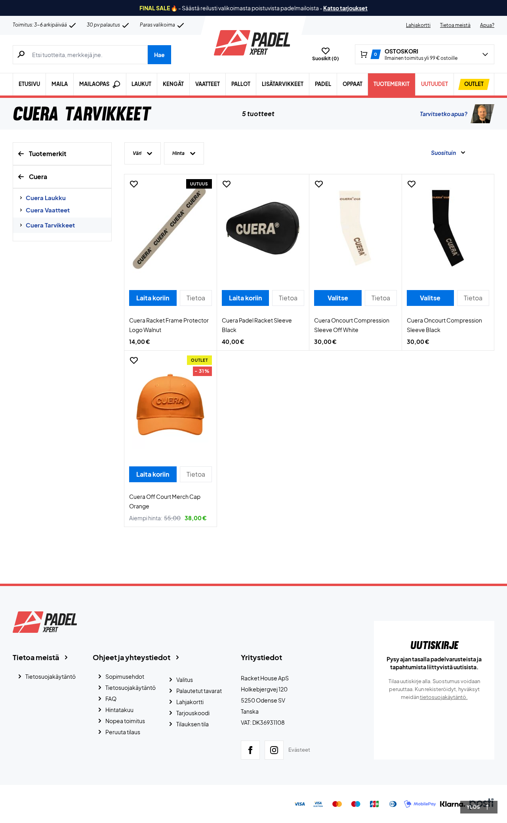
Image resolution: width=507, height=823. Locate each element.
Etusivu (29, 84)
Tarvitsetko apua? (443, 113)
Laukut (141, 84)
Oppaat (352, 84)
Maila (59, 84)
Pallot (240, 84)
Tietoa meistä (455, 25)
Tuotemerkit (392, 84)
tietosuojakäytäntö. (444, 697)
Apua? (487, 25)
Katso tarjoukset (345, 7)
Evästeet (299, 750)
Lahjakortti (418, 25)
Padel (323, 84)
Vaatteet (207, 84)
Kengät (173, 84)
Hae (159, 54)
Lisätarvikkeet (282, 84)
